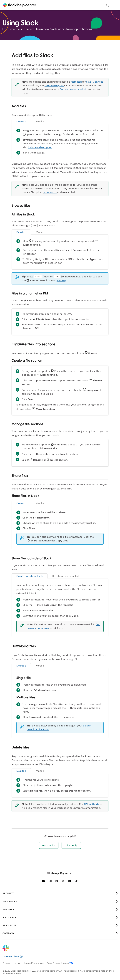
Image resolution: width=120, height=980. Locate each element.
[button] (48, 845)
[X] (63, 881)
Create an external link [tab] (29, 576)
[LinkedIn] (43, 881)
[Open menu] (115, 5)
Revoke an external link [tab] (65, 576)
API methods (91, 804)
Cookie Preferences (33, 963)
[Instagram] (50, 881)
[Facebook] (56, 881)
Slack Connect (94, 81)
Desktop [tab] (21, 121)
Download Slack (10, 956)
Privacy (6, 963)
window (61, 280)
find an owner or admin (73, 89)
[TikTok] (76, 881)
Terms (17, 963)
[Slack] (57, 950)
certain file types (54, 85)
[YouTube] (69, 881)
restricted (76, 81)
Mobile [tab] (40, 121)
